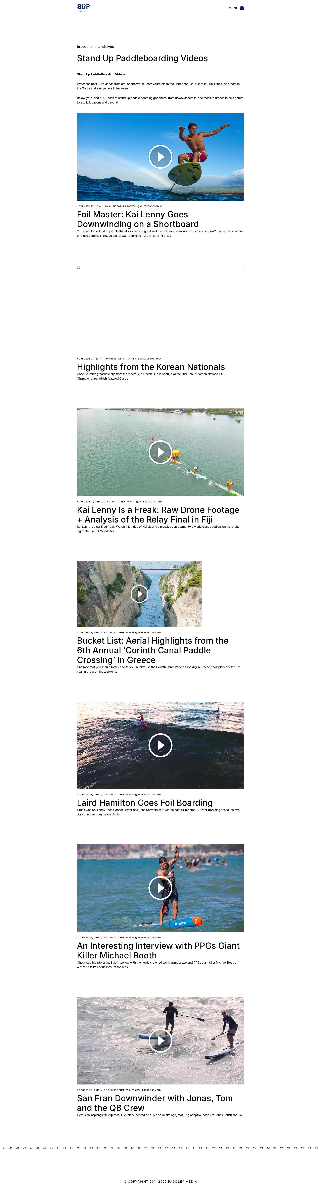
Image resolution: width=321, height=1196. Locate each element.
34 (78, 1147)
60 (254, 1147)
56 (227, 1147)
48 (173, 1147)
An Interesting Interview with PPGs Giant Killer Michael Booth (158, 950)
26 (24, 1147)
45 (152, 1147)
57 (234, 1147)
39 (112, 1147)
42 (132, 1147)
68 (309, 1147)
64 (282, 1147)
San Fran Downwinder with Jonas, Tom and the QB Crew (155, 1103)
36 (91, 1147)
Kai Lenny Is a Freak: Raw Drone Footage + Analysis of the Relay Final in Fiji (158, 515)
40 (119, 1147)
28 (37, 1147)
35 (84, 1147)
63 (275, 1147)
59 (247, 1147)
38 (105, 1147)
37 (98, 1147)
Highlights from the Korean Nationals (151, 367)
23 (4, 1147)
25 (17, 1147)
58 (241, 1147)
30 (51, 1147)
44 (145, 1147)
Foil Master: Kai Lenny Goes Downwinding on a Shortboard (138, 219)
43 (138, 1147)
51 (194, 1147)
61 (261, 1147)
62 (268, 1147)
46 (159, 1147)
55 (220, 1147)
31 (58, 1147)
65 (288, 1147)
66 (295, 1147)
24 (11, 1147)
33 (71, 1147)
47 (166, 1147)
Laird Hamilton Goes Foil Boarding (145, 803)
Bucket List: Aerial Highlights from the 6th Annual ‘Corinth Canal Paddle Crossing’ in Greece (153, 650)
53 (207, 1147)
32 (64, 1147)
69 (316, 1147)
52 (200, 1147)
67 (302, 1147)
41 (125, 1147)
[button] (160, 157)
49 (180, 1147)
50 (187, 1147)
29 (44, 1147)
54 (214, 1147)
